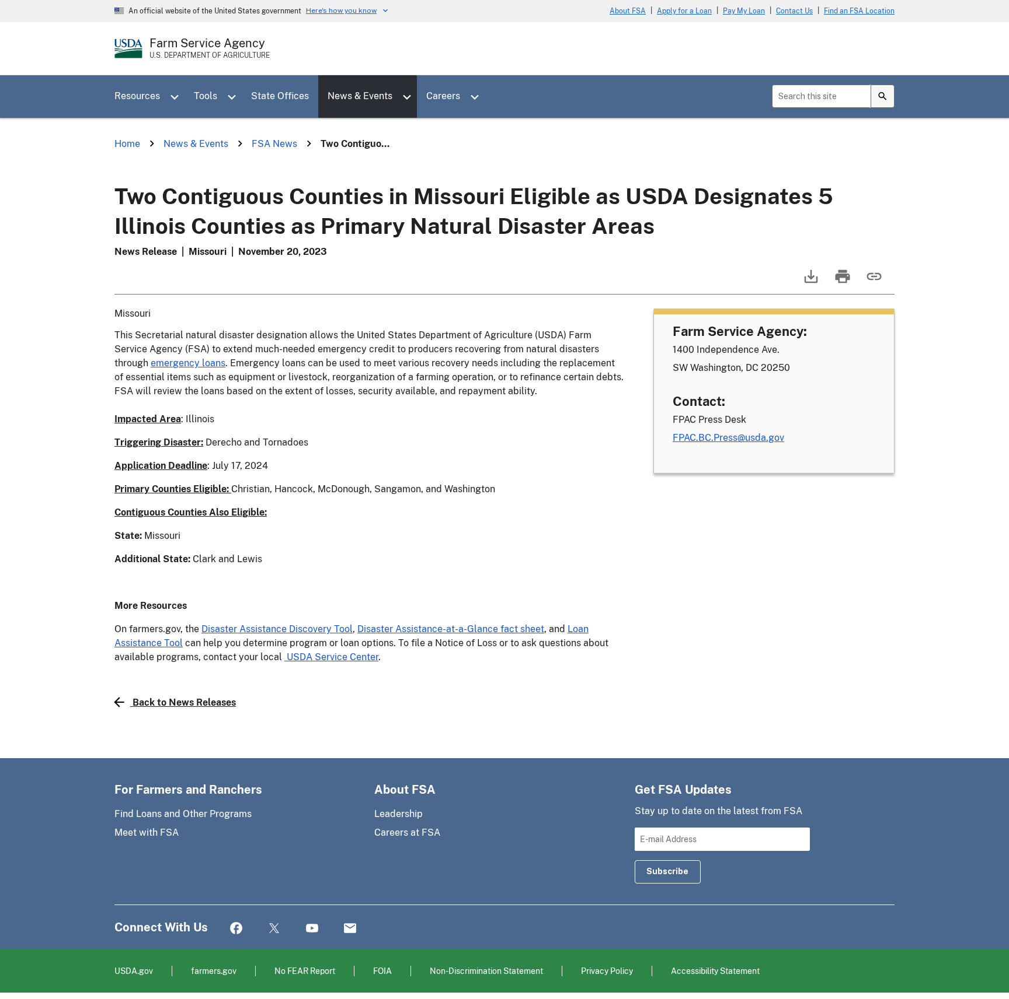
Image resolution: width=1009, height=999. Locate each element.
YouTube (312, 928)
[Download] (810, 282)
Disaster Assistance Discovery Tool (277, 629)
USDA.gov (133, 971)
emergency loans (188, 363)
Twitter (274, 928)
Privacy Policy (607, 971)
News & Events (360, 95)
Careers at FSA (407, 832)
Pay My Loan (744, 11)
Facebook (236, 928)
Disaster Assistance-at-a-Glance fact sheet (450, 629)
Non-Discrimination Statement (486, 971)
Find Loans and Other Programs (183, 813)
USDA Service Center (331, 657)
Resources (137, 95)
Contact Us (794, 11)
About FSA (628, 11)
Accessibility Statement (715, 971)
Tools (205, 95)
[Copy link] (873, 282)
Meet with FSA (146, 832)
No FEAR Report (304, 971)
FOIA (382, 971)
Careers (443, 95)
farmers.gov (213, 971)
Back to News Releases (184, 702)
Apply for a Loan (684, 11)
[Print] (841, 282)
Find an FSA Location (859, 11)
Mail (350, 928)
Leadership (398, 813)
